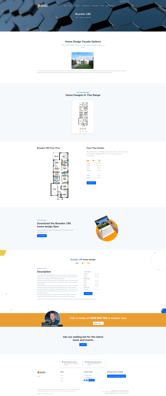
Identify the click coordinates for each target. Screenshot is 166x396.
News (107, 5)
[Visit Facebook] (84, 380)
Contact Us (88, 293)
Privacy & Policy (44, 393)
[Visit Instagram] (87, 380)
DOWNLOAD (42, 235)
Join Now (83, 344)
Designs (81, 17)
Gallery (102, 5)
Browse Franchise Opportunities (116, 376)
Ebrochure (92, 380)
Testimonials (95, 5)
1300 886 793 (125, 1)
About (61, 378)
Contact (38, 393)
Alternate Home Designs (83, 92)
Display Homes (86, 5)
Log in (38, 376)
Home (65, 5)
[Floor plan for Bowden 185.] (60, 176)
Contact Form (88, 375)
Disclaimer (51, 393)
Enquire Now (91, 183)
